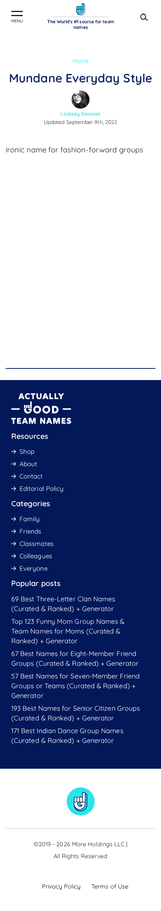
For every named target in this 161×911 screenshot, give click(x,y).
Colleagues (35, 556)
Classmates (36, 543)
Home (80, 60)
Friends (30, 531)
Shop (26, 451)
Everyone (33, 568)
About (28, 464)
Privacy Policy (61, 886)
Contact (31, 476)
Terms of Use (109, 886)
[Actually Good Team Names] (80, 9)
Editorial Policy (41, 488)
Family (29, 519)
